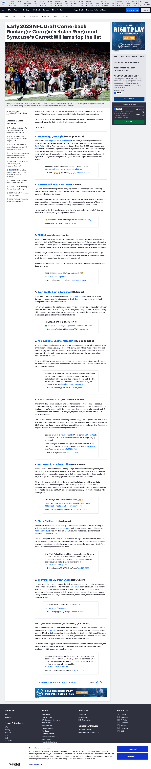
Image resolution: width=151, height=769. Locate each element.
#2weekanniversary (52, 169)
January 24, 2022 (83, 173)
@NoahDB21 (90, 435)
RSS (122, 731)
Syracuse (65, 184)
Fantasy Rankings (48, 736)
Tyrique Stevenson (50, 623)
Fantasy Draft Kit (48, 734)
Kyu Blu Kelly (51, 630)
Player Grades (47, 723)
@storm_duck (84, 503)
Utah (58, 521)
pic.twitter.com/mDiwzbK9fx (56, 667)
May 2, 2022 (83, 388)
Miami (67, 623)
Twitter (123, 714)
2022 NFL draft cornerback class (56, 111)
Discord (123, 725)
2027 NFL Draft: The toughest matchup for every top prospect (17, 139)
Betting (65, 16)
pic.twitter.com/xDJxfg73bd (56, 564)
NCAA (3, 5)
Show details (34, 765)
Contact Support (84, 730)
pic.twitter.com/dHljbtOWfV (56, 277)
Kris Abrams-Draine (49, 341)
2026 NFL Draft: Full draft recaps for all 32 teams (17, 182)
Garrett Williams (47, 184)
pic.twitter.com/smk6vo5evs (71, 506)
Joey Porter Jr (46, 580)
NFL (3, 2)
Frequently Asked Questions (88, 732)
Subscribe (82, 714)
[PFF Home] (3, 10)
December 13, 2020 (78, 280)
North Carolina (62, 464)
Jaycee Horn (78, 296)
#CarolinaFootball (71, 503)
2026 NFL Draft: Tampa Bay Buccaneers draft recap (18, 200)
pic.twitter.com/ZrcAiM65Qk (71, 384)
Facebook (124, 723)
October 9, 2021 (72, 453)
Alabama (54, 235)
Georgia (58, 136)
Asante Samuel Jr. (42, 531)
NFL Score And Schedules (51, 720)
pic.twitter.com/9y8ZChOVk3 (65, 449)
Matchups (45, 731)
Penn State (64, 580)
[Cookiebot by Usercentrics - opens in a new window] (14, 764)
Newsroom (8, 717)
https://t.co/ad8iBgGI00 (58, 326)
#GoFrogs (49, 449)
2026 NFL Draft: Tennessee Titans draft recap (18, 194)
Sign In (145, 10)
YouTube (124, 720)
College (34, 16)
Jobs (6, 714)
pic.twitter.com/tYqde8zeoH (72, 169)
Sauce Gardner (65, 141)
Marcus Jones (64, 528)
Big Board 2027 (47, 739)
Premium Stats (47, 725)
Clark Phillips (45, 521)
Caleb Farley (40, 146)
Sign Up (129, 121)
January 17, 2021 (79, 670)
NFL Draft (47, 16)
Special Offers (83, 717)
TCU (57, 399)
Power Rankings (47, 728)
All (6, 16)
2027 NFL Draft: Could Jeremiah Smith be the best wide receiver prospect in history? (17, 173)
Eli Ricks (42, 235)
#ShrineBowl (90, 446)
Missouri (68, 341)
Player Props (46, 714)
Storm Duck (44, 464)
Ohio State (75, 587)
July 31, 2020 (81, 509)
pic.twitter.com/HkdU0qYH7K (80, 326)
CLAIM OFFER (132, 10)
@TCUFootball (65, 435)
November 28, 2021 (85, 329)
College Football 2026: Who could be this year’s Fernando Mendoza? (18, 164)
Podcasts (124, 728)
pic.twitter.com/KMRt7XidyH (80, 220)
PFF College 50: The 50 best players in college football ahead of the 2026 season (18, 155)
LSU (53, 263)
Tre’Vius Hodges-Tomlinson (94, 628)
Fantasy (22, 16)
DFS (55, 16)
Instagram (124, 717)
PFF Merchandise (84, 720)
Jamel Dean (97, 143)
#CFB (77, 605)
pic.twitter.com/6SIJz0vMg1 (56, 608)
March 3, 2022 (70, 223)
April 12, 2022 (83, 568)
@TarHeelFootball (52, 506)
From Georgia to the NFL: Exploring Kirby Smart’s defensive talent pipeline (17, 130)
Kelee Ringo (44, 136)
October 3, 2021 (77, 612)
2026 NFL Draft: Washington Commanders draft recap (18, 188)
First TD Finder (47, 717)
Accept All (133, 749)
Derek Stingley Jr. (50, 141)
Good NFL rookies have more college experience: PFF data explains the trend (17, 147)
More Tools (129, 99)
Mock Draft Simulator (49, 742)
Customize (131, 756)
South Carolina (61, 292)
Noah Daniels (45, 399)
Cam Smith (44, 292)
